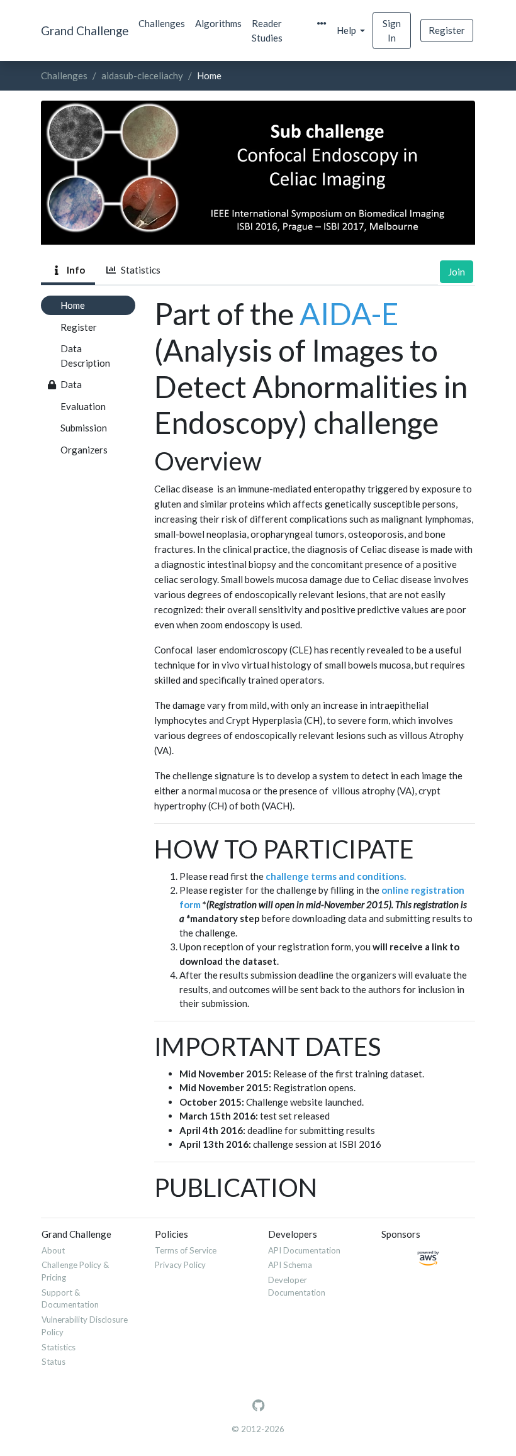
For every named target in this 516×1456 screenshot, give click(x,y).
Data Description (85, 356)
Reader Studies (267, 30)
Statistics (138, 269)
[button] (322, 23)
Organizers (84, 449)
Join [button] (456, 271)
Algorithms (218, 23)
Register (447, 30)
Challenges (161, 23)
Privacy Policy (180, 1265)
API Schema (290, 1265)
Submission (83, 427)
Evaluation (83, 406)
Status (53, 1362)
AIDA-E (349, 313)
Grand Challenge (84, 30)
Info (74, 269)
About (53, 1250)
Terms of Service (185, 1250)
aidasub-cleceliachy (142, 75)
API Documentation (304, 1250)
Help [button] (347, 30)
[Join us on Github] (258, 1406)
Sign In (392, 30)
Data (71, 384)
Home (72, 305)
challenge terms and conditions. (336, 876)
